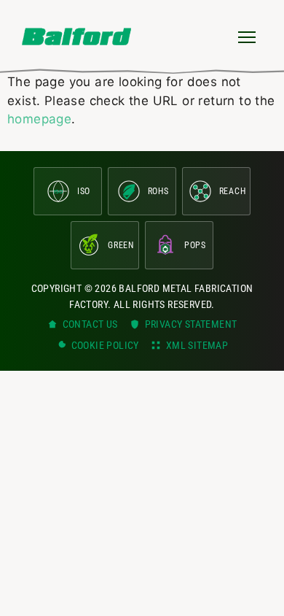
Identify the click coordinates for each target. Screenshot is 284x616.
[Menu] (247, 36)
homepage (39, 119)
